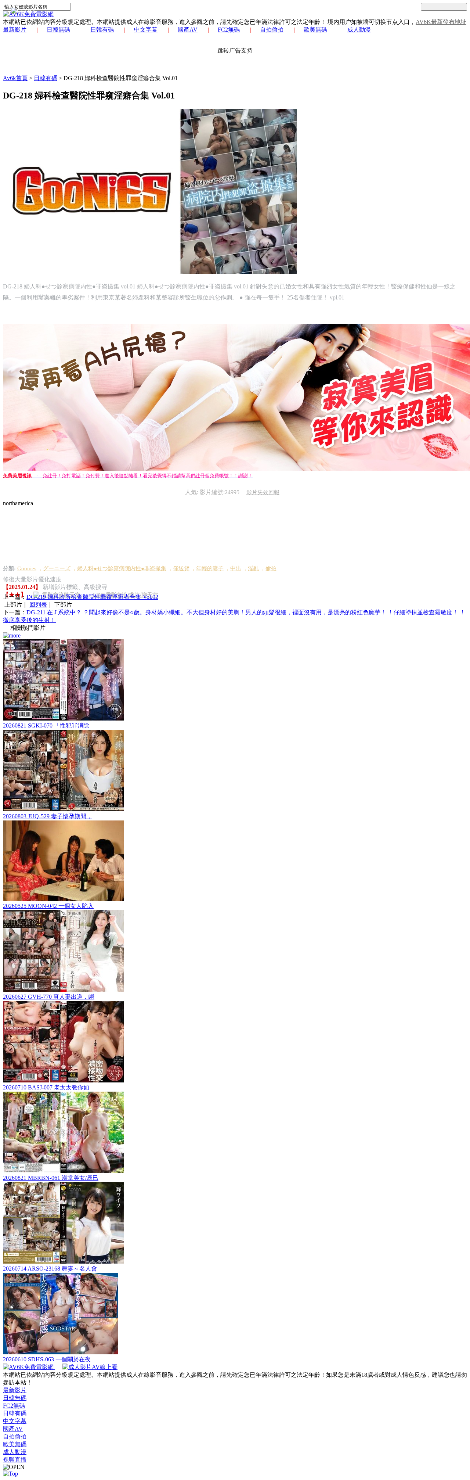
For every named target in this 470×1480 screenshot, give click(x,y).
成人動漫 (359, 29)
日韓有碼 (102, 29)
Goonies (26, 568)
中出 (235, 568)
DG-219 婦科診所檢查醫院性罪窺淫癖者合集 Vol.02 (92, 597)
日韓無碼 (58, 29)
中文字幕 (146, 29)
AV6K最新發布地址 (441, 22)
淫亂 (253, 568)
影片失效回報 (262, 492)
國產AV (188, 29)
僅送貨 (181, 568)
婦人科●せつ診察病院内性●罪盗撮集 (121, 568)
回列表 (38, 604)
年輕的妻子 (210, 568)
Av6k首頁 (15, 78)
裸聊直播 (14, 1459)
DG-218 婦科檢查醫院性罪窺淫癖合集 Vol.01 (121, 78)
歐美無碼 (315, 29)
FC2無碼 (229, 29)
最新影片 (14, 29)
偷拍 (270, 568)
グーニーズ (56, 568)
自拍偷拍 (271, 29)
